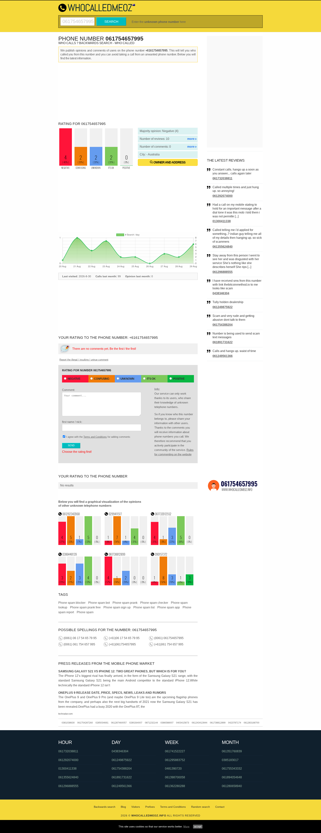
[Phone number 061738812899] (126, 584)
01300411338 (222, 221)
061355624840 (223, 246)
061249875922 (223, 307)
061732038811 (222, 178)
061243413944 (199, 722)
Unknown (127, 378)
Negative (74, 378)
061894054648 (232, 777)
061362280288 (175, 786)
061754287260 (85, 722)
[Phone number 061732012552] (172, 544)
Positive (178, 378)
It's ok (151, 378)
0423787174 (234, 722)
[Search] (77, 18)
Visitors (135, 806)
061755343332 (232, 768)
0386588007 (167, 722)
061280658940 (232, 786)
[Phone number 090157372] (172, 584)
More (186, 826)
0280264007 (135, 722)
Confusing (101, 378)
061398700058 (175, 777)
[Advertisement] (128, 92)
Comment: (68, 389)
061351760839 (232, 751)
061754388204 (223, 324)
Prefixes (150, 806)
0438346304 (221, 293)
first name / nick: (72, 421)
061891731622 (223, 342)
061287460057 (119, 722)
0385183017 (230, 760)
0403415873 (182, 722)
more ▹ (192, 138)
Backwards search (104, 806)
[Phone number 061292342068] (79, 544)
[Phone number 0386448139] (79, 584)
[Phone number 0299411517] (126, 544)
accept (197, 826)
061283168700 (251, 722)
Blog (123, 806)
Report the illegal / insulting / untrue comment (83, 359)
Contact (219, 806)
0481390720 (173, 768)
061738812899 (218, 722)
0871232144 (151, 722)
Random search (200, 806)
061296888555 (223, 272)
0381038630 (68, 722)
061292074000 (223, 195)
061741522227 (175, 751)
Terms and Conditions (95, 436)
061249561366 (223, 356)
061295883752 (175, 760)
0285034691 (101, 722)
